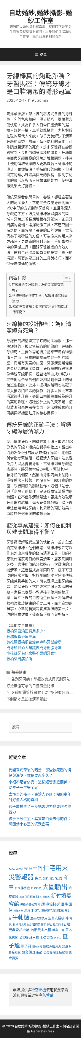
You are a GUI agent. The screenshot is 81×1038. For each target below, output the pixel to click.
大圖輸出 (54, 887)
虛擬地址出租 (29, 938)
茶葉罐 (47, 995)
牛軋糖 (20, 917)
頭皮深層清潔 (52, 946)
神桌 (15, 924)
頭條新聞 (37, 946)
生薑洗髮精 (56, 918)
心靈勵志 (45, 896)
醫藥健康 (18, 672)
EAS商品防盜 (16, 869)
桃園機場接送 (49, 904)
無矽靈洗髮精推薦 (52, 910)
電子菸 (26, 946)
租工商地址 (59, 924)
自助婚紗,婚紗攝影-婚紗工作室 (40, 16)
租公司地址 (25, 924)
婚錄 (21, 896)
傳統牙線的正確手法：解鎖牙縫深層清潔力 (39, 298)
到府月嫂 (48, 878)
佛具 (38, 878)
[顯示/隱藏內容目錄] (65, 278)
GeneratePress (42, 1031)
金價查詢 (46, 938)
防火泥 (57, 938)
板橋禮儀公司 (28, 904)
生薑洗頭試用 (38, 918)
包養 (58, 878)
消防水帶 (18, 910)
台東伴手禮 (22, 888)
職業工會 (58, 930)
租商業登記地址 (42, 924)
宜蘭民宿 (32, 896)
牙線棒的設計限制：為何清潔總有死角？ (38, 287)
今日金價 (33, 868)
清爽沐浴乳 (32, 910)
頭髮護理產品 (32, 952)
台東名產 (36, 888)
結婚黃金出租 (40, 930)
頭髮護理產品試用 (56, 952)
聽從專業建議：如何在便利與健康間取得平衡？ (40, 309)
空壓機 (40, 990)
